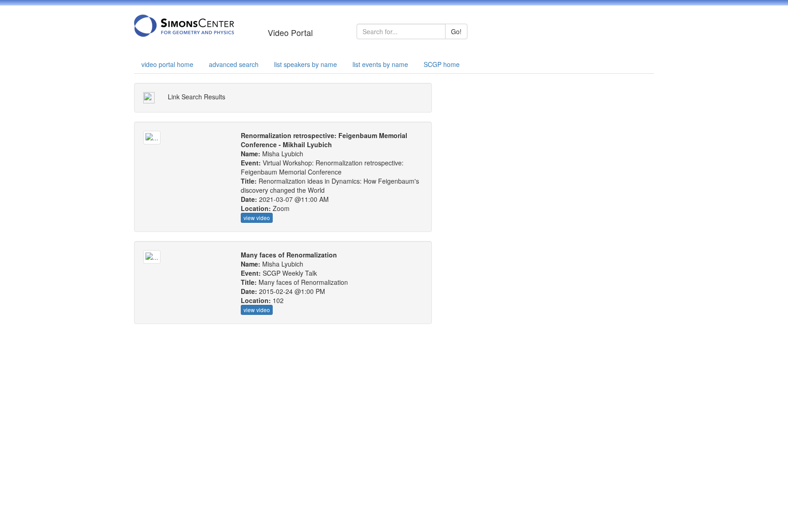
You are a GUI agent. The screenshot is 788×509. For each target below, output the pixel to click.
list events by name (380, 64)
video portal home (167, 64)
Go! (456, 31)
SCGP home (442, 64)
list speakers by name (305, 64)
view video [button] (257, 217)
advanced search (234, 64)
